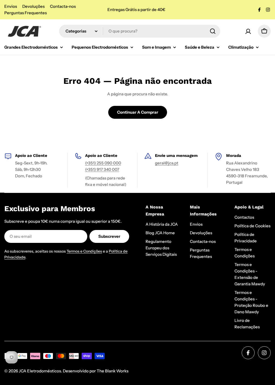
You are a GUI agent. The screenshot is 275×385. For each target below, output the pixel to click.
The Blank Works (112, 370)
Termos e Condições (84, 251)
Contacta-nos (63, 6)
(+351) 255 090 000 (103, 162)
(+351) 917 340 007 (102, 169)
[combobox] (139, 31)
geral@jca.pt (166, 162)
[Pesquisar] (212, 31)
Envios (10, 6)
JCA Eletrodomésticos (40, 370)
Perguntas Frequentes (25, 12)
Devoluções (33, 6)
